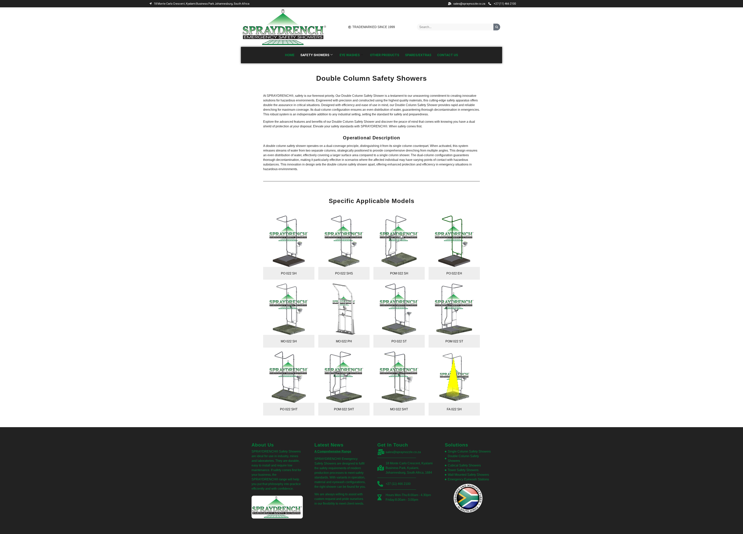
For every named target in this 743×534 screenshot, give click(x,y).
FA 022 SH (454, 409)
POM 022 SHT (344, 409)
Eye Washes (350, 55)
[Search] (496, 27)
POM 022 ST (454, 341)
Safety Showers (314, 55)
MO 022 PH (344, 341)
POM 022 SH (399, 273)
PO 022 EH (454, 273)
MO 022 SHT (399, 409)
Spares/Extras (418, 55)
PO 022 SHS (344, 273)
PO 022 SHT (289, 409)
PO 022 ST (399, 341)
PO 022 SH (289, 273)
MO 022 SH (289, 341)
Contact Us (447, 55)
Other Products (384, 55)
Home (289, 55)
